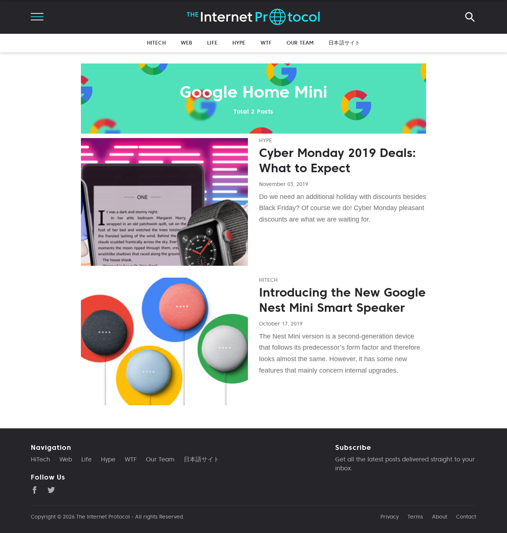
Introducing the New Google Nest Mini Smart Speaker (342, 300)
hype (265, 140)
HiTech (156, 42)
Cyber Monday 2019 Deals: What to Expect (337, 160)
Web (186, 42)
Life (212, 42)
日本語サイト (344, 42)
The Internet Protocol (103, 516)
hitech (268, 280)
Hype (239, 42)
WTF (266, 42)
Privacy (389, 516)
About (439, 516)
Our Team (300, 42)
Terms (415, 516)
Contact (466, 516)
